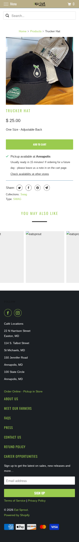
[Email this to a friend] (46, 188)
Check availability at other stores (30, 174)
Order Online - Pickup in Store (23, 391)
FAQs (7, 417)
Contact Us (12, 437)
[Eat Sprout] (39, 4)
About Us (11, 398)
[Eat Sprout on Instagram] (18, 313)
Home (23, 31)
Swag (23, 194)
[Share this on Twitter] (18, 188)
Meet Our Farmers (18, 408)
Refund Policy (15, 446)
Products (36, 31)
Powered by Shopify (17, 515)
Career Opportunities (21, 456)
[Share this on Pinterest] (37, 188)
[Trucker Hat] (39, 71)
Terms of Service (15, 500)
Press (8, 427)
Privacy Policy (37, 500)
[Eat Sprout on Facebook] (8, 313)
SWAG (17, 199)
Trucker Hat (18, 110)
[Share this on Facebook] (28, 188)
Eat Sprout (21, 509)
